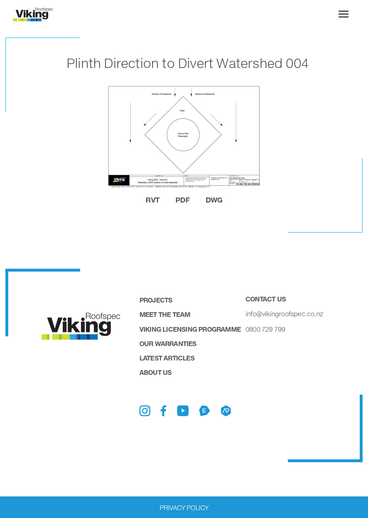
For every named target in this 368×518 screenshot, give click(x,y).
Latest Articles (166, 358)
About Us (155, 372)
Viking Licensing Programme (190, 329)
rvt (152, 199)
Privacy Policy (184, 508)
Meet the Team (164, 314)
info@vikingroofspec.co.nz (284, 314)
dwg (214, 199)
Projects (155, 300)
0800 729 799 (265, 329)
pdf (182, 199)
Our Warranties (168, 343)
